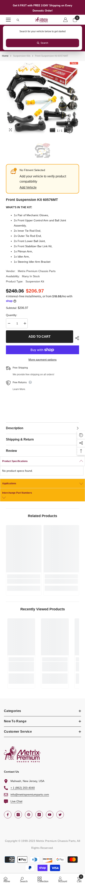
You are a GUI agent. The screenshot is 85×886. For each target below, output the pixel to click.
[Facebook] (7, 814)
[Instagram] (18, 814)
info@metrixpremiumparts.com (29, 794)
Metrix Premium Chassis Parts (37, 271)
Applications (9, 483)
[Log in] (65, 20)
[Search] (18, 20)
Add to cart (39, 336)
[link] (23, 581)
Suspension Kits (21, 55)
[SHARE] (76, 338)
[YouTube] (49, 814)
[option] (42, 98)
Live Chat (16, 801)
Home (5, 55)
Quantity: (11, 315)
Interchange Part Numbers (17, 492)
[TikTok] (39, 814)
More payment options (42, 359)
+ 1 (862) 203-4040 (22, 787)
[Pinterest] (28, 814)
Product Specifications (15, 461)
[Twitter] (60, 814)
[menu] (8, 19)
